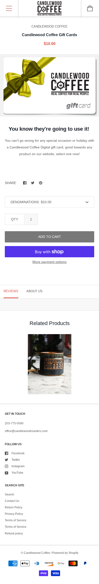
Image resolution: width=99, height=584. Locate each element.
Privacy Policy (14, 514)
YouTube (17, 472)
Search (9, 494)
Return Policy (13, 507)
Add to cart (49, 237)
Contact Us (12, 501)
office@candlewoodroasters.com (26, 431)
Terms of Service (15, 520)
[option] (49, 85)
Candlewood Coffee (37, 553)
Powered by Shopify (65, 553)
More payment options (49, 262)
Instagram (18, 466)
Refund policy (14, 533)
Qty (14, 219)
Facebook (18, 453)
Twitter (16, 459)
